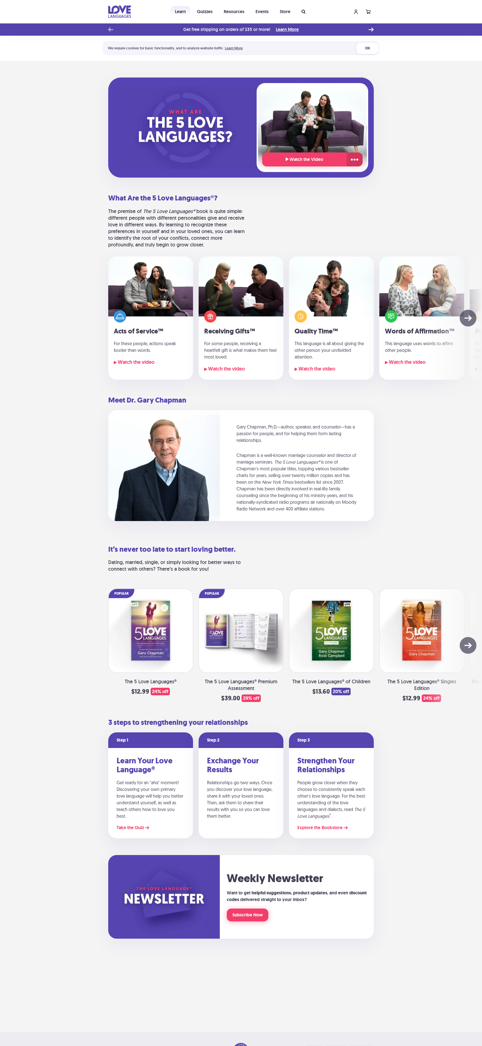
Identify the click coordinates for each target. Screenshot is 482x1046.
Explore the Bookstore (320, 827)
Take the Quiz (131, 827)
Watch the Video (305, 159)
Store (285, 11)
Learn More (287, 29)
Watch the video (136, 362)
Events (262, 11)
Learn (180, 11)
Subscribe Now (247, 915)
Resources (234, 11)
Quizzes (205, 11)
